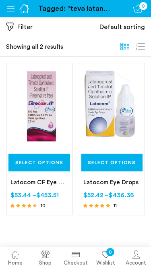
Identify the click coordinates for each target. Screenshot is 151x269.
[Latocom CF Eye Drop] (39, 106)
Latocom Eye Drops (111, 182)
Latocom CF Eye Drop (39, 182)
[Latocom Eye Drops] (112, 106)
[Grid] (125, 47)
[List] (140, 47)
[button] (122, 27)
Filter (25, 27)
